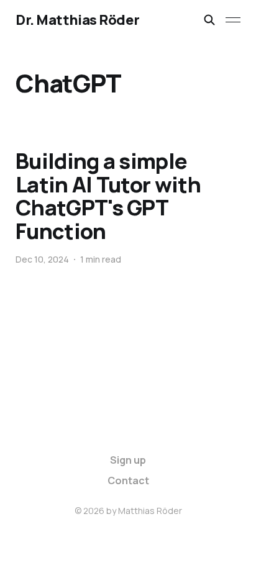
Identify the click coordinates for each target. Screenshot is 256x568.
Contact (128, 480)
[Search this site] (209, 20)
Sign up (128, 460)
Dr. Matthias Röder (77, 20)
